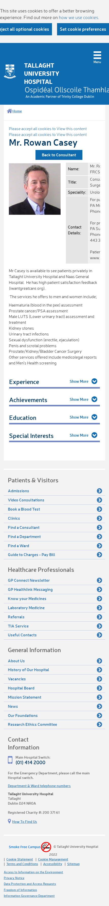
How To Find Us (24, 821)
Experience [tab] (24, 382)
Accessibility (52, 864)
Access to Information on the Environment (33, 872)
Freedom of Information (20, 890)
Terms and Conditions (22, 864)
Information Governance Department (29, 896)
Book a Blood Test (24, 509)
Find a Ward (18, 545)
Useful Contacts (22, 634)
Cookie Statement (19, 859)
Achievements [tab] (28, 400)
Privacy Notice (14, 878)
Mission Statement (24, 697)
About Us (16, 660)
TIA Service (18, 625)
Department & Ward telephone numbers (39, 785)
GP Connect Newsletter (29, 580)
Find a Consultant (24, 527)
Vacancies (17, 678)
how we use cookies (78, 17)
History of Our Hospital (28, 669)
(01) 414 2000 (30, 762)
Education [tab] (22, 417)
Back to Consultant (59, 154)
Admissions (18, 490)
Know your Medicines (27, 598)
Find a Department (24, 536)
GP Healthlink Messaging (30, 589)
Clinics (14, 518)
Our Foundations (23, 715)
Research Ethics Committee (32, 724)
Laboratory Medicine (26, 607)
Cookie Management (53, 859)
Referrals (16, 616)
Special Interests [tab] (31, 435)
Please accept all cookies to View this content (48, 128)
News (13, 706)
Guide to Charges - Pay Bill (31, 554)
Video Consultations (26, 499)
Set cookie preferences (83, 29)
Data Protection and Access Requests (30, 884)
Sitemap (73, 864)
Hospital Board (21, 687)
